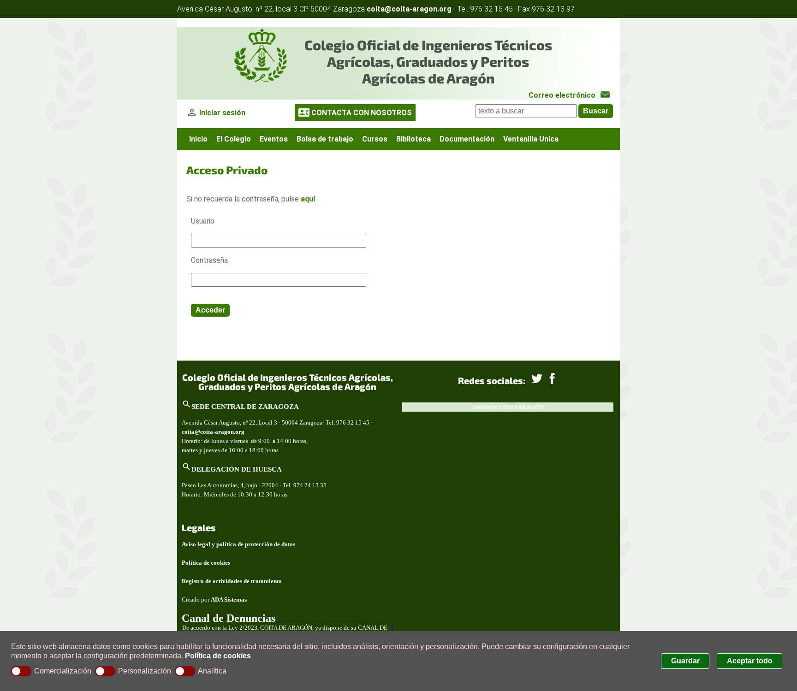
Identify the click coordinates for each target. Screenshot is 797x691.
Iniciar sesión (222, 112)
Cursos (374, 139)
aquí (308, 199)
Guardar (685, 661)
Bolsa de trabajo (325, 139)
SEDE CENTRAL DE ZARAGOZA (245, 406)
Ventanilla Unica (531, 139)
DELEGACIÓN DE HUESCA (236, 469)
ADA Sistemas (229, 599)
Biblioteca (413, 139)
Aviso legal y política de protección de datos (238, 544)
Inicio (198, 139)
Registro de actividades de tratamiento (232, 581)
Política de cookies (218, 656)
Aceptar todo (750, 661)
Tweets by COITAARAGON (508, 406)
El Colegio (233, 139)
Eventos (274, 139)
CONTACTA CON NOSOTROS (361, 112)
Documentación (467, 139)
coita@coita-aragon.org (409, 9)
